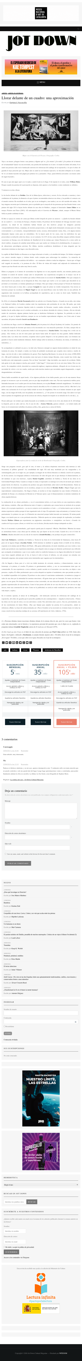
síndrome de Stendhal (53, 650)
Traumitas (7, 945)
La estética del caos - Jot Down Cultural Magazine (27, 780)
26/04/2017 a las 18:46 (11, 751)
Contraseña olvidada (11, 1039)
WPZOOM (63, 1353)
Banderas (7, 903)
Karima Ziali (16, 906)
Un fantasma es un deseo (12, 924)
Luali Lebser (16, 938)
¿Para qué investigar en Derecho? (15, 892)
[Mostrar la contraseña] (75, 1021)
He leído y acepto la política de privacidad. (19, 1247)
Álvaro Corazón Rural (19, 982)
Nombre (7, 823)
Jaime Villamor (17, 969)
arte (5, 650)
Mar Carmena (16, 927)
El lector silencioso (10, 966)
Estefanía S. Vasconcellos (18, 102)
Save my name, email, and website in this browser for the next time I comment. (31, 854)
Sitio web (8, 844)
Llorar (25, 650)
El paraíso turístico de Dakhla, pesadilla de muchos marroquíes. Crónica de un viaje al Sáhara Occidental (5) (40, 934)
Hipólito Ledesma (18, 916)
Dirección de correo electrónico (15, 833)
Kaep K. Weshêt (17, 948)
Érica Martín (16, 959)
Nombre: (7, 1226)
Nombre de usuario (10, 1009)
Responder (24, 751)
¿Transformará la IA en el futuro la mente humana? (21, 990)
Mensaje (7, 801)
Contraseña (7, 1018)
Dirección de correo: (11, 1236)
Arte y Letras (15, 93)
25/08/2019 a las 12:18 (11, 764)
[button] (41, 82)
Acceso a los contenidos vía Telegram (16, 1257)
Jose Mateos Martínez (19, 895)
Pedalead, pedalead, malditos (13, 956)
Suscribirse (15, 722)
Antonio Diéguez (17, 993)
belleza (14, 650)
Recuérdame (9, 1026)
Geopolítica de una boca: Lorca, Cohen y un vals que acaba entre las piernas (29, 913)
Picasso (36, 650)
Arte (4, 93)
